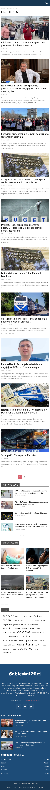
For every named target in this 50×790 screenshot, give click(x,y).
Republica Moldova (9, 645)
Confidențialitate (24, 783)
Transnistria (6, 649)
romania (20, 645)
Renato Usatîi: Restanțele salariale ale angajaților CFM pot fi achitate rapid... (21, 366)
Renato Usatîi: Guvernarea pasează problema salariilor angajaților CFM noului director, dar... (23, 88)
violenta (15, 653)
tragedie (43, 645)
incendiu (7, 628)
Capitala (37, 616)
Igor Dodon (34, 625)
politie (29, 640)
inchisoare (16, 628)
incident (25, 628)
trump (14, 649)
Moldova (23, 632)
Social (3, 38)
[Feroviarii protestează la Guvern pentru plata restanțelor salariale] (25, 119)
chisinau (23, 620)
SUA (37, 644)
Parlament (12, 637)
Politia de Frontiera (14, 640)
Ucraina (23, 648)
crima (37, 621)
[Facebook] (18, 706)
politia (26, 636)
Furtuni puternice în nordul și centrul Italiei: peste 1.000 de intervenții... (12, 594)
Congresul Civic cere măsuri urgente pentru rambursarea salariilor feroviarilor (24, 181)
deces (43, 620)
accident (8, 616)
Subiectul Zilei (6, 130)
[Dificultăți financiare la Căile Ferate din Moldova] (25, 258)
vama (36, 649)
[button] (46, 3)
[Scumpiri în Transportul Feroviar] (25, 440)
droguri (5, 625)
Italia (38, 628)
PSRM (36, 641)
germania (16, 625)
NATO (42, 633)
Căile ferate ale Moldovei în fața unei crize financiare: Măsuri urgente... (24, 320)
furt (10, 625)
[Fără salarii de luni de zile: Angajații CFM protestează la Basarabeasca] (25, 28)
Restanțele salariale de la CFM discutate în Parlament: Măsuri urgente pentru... (24, 411)
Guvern (25, 624)
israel (32, 628)
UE (30, 648)
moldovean (35, 633)
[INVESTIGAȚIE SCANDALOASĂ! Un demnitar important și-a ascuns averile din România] (7, 527)
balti (30, 616)
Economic (5, 773)
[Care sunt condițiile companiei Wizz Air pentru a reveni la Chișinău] (7, 745)
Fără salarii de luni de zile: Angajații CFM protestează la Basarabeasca (23, 44)
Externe (4, 562)
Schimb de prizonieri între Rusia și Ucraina (31, 513)
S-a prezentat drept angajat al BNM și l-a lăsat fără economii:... (37, 568)
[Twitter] (31, 706)
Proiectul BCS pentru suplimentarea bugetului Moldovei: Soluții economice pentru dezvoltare (22, 228)
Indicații (14, 783)
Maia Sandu (9, 632)
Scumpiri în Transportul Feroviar (18, 455)
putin (42, 640)
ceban (7, 620)
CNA (31, 621)
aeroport (18, 616)
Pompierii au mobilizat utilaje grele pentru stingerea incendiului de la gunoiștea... (37, 594)
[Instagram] (25, 706)
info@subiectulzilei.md (30, 700)
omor (4, 637)
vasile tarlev (7, 653)
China (15, 621)
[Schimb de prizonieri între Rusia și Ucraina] (7, 516)
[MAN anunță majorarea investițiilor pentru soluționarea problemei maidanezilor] (7, 494)
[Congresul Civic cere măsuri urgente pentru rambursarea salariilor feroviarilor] (25, 164)
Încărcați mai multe (24, 536)
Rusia (29, 644)
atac (25, 616)
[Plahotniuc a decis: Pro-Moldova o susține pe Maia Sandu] (7, 734)
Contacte (35, 783)
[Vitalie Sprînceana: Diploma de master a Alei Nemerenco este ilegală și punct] (7, 505)
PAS (19, 637)
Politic (4, 82)
